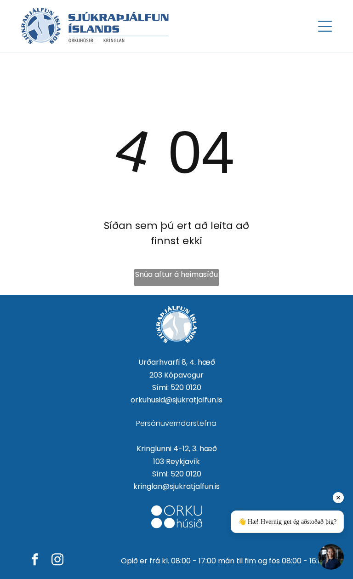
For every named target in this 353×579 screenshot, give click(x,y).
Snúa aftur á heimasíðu (176, 274)
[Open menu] (325, 26)
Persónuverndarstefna (176, 423)
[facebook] (35, 561)
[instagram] (57, 561)
